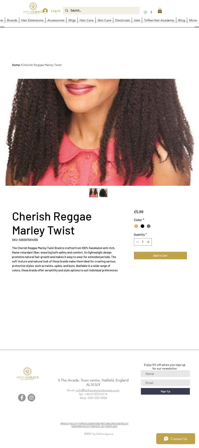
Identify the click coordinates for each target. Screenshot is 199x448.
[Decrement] (137, 242)
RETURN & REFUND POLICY (114, 423)
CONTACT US (98, 426)
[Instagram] (145, 12)
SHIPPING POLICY (81, 426)
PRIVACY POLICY (68, 423)
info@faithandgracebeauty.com (97, 390)
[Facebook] (151, 12)
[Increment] (148, 242)
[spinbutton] (143, 242)
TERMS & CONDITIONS (89, 423)
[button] (160, 10)
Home (16, 65)
